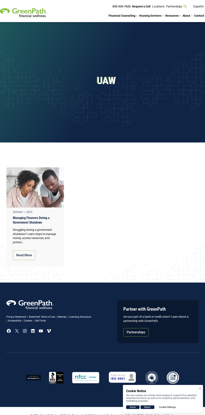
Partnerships (136, 332)
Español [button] (198, 6)
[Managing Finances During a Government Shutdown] (35, 188)
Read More (24, 255)
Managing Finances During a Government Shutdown (31, 220)
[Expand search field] (185, 6)
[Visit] (122, 377)
